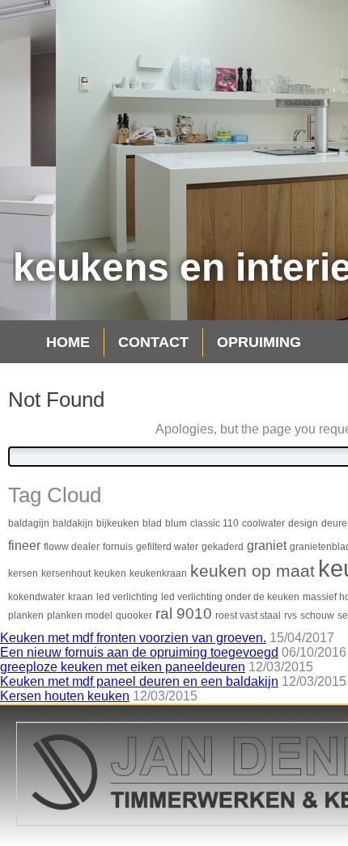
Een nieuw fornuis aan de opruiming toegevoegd (139, 652)
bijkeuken (117, 523)
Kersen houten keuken (64, 696)
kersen (23, 573)
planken (26, 615)
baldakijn (73, 523)
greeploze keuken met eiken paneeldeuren (122, 667)
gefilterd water (167, 546)
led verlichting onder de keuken (230, 597)
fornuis (118, 546)
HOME (68, 342)
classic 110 (214, 523)
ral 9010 (183, 613)
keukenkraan (158, 573)
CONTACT (153, 342)
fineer (24, 545)
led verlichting (127, 597)
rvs (290, 615)
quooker (134, 615)
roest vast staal (248, 615)
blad (152, 523)
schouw (317, 615)
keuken (110, 573)
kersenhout (66, 573)
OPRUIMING (259, 342)
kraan (80, 597)
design (303, 523)
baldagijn (28, 523)
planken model (79, 615)
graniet (266, 545)
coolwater (263, 523)
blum (176, 523)
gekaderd (223, 546)
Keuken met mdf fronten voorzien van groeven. (133, 638)
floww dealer (72, 546)
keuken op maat (252, 570)
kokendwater (36, 597)
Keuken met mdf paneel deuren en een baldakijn (139, 681)
